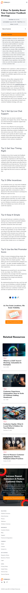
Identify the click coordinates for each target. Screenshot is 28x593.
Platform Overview (5, 513)
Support (3, 535)
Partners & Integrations (6, 538)
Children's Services (5, 524)
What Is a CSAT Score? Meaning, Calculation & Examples (12, 363)
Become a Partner (5, 558)
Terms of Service (5, 574)
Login (2, 560)
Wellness (3, 521)
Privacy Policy (4, 566)
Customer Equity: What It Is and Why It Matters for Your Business (13, 426)
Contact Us (3, 549)
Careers (3, 546)
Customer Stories (5, 530)
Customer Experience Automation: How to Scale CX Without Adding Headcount (13, 394)
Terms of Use (4, 571)
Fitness (3, 518)
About (2, 544)
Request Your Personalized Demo (14, 498)
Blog (2, 532)
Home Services (4, 516)
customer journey (20, 84)
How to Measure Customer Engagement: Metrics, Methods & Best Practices (13, 457)
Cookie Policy (4, 569)
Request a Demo (5, 555)
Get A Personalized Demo (14, 322)
